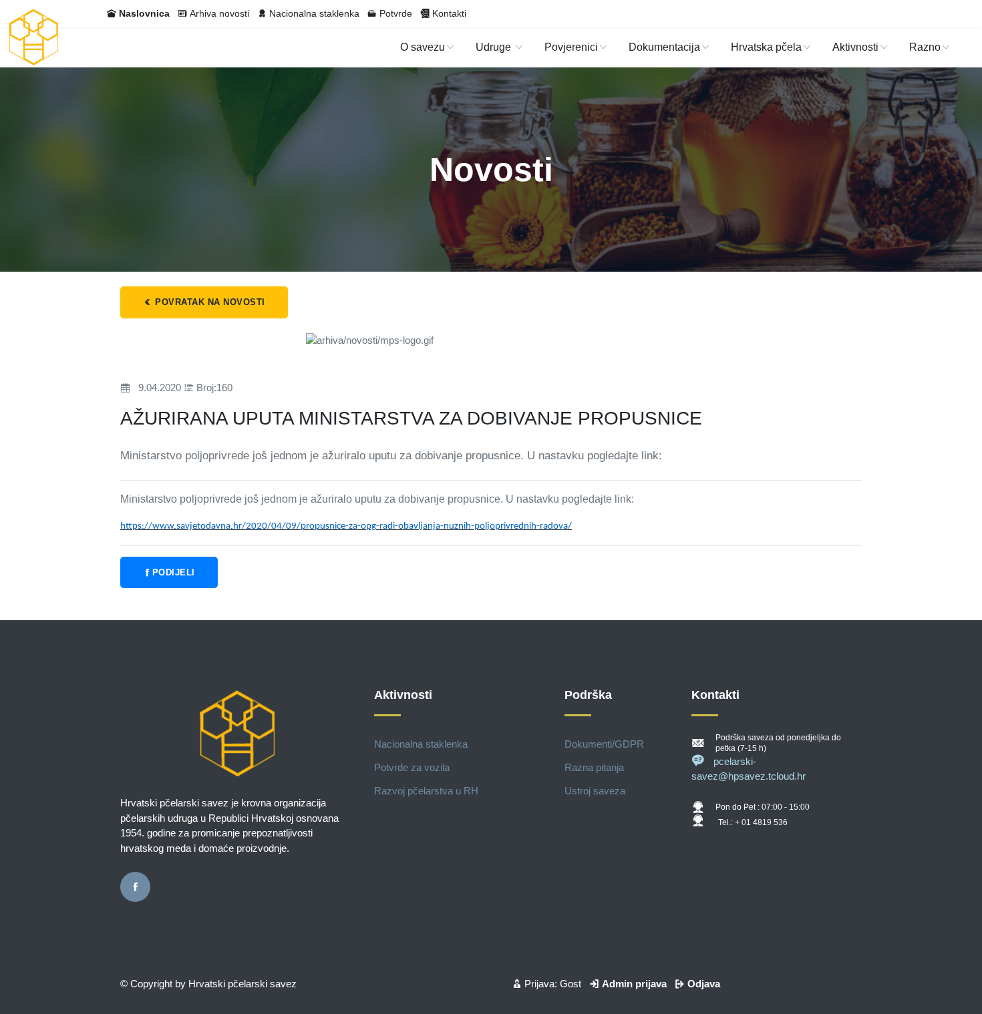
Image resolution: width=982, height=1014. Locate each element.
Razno (925, 47)
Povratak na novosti (208, 302)
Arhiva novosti (219, 13)
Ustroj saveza (594, 790)
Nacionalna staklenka (314, 13)
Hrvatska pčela (766, 47)
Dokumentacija (664, 47)
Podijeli (173, 572)
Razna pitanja (594, 767)
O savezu (422, 47)
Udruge (495, 47)
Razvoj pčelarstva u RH (426, 790)
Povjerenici (571, 47)
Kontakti (449, 13)
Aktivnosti (855, 47)
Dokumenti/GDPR (604, 744)
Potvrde (395, 13)
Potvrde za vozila (412, 767)
